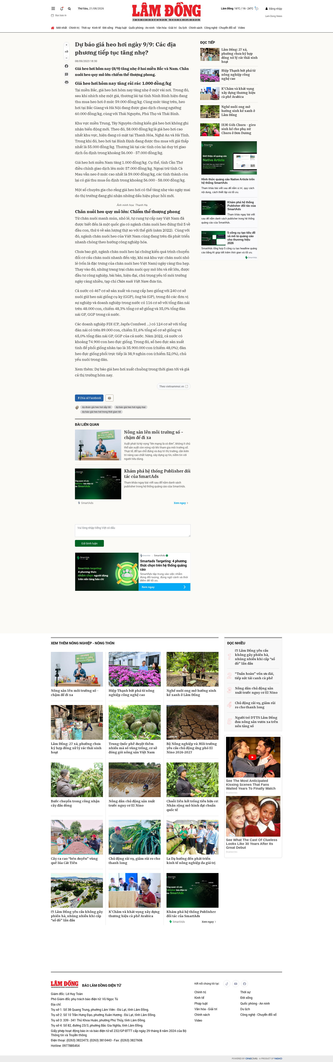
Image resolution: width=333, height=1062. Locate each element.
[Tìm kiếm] (69, 9)
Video (241, 27)
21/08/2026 (91, 8)
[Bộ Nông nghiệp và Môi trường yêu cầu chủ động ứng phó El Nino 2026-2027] (192, 722)
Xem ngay (180, 503)
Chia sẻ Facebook (90, 398)
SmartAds (87, 503)
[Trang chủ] (53, 27)
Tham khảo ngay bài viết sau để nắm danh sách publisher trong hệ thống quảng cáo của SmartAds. (155, 484)
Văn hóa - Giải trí (166, 27)
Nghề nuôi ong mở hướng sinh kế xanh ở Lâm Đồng (238, 111)
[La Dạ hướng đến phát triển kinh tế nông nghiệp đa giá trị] (192, 837)
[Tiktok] (226, 983)
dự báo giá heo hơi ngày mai (130, 407)
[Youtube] (235, 983)
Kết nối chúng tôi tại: (206, 983)
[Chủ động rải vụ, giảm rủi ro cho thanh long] (135, 837)
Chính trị (74, 27)
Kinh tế (96, 27)
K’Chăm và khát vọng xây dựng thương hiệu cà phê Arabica (238, 93)
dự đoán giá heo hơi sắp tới (96, 407)
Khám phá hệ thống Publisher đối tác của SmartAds (157, 474)
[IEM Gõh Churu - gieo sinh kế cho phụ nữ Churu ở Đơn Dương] (209, 129)
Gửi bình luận (89, 543)
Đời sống (108, 27)
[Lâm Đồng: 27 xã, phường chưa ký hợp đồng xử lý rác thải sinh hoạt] (209, 54)
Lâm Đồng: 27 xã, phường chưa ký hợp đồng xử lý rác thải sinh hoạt (239, 56)
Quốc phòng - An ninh (142, 27)
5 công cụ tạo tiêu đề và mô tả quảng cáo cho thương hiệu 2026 (241, 238)
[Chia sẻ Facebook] (66, 66)
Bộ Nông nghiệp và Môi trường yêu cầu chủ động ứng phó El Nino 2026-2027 (191, 748)
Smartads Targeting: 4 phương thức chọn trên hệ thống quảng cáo (163, 565)
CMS (251, 1058)
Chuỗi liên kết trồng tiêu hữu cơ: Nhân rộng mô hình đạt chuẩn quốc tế (192, 805)
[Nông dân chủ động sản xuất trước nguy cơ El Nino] (135, 779)
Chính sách (195, 27)
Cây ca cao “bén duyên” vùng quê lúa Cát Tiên (74, 861)
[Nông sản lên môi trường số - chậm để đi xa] (98, 445)
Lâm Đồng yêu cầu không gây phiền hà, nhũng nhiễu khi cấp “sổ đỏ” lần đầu (77, 916)
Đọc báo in (60, 15)
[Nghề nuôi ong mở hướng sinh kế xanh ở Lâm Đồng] (209, 111)
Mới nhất (61, 27)
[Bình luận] (66, 74)
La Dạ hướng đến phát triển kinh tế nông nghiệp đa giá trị (190, 861)
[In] (109, 398)
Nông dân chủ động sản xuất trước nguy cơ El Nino (132, 803)
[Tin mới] (61, 8)
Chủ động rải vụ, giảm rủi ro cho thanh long (134, 861)
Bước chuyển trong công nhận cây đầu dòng (75, 803)
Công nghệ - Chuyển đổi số (220, 27)
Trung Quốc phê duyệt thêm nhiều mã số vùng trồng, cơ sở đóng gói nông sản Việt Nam (133, 748)
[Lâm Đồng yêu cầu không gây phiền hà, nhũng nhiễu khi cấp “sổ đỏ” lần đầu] (77, 890)
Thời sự (85, 27)
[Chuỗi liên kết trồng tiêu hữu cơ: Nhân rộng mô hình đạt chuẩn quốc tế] (192, 779)
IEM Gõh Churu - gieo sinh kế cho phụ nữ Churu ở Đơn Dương (238, 129)
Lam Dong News (273, 16)
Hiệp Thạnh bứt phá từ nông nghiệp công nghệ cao (238, 75)
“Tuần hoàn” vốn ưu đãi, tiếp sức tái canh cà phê (254, 676)
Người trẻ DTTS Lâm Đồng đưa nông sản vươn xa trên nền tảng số (256, 722)
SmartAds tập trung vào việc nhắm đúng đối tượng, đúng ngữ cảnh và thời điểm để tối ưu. (164, 577)
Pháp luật (121, 27)
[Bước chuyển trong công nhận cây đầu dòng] (77, 779)
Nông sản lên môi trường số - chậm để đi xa (153, 435)
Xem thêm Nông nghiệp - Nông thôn (82, 643)
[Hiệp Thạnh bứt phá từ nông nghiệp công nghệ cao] (209, 75)
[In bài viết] (66, 82)
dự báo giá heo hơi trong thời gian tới (101, 411)
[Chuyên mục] (53, 8)
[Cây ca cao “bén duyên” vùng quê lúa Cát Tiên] (77, 837)
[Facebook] (244, 983)
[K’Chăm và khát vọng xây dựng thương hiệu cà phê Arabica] (209, 93)
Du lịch (183, 27)
